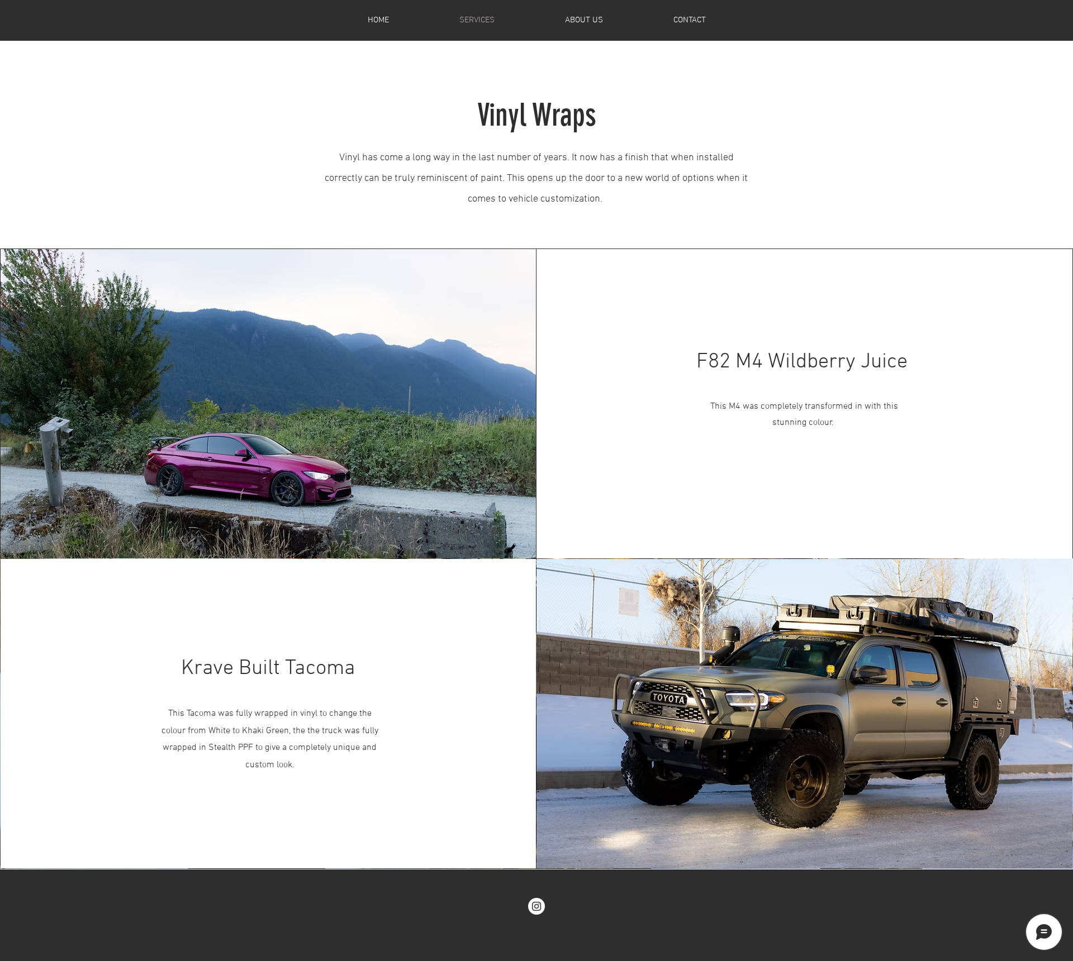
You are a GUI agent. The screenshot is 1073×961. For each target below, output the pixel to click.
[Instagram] (536, 906)
